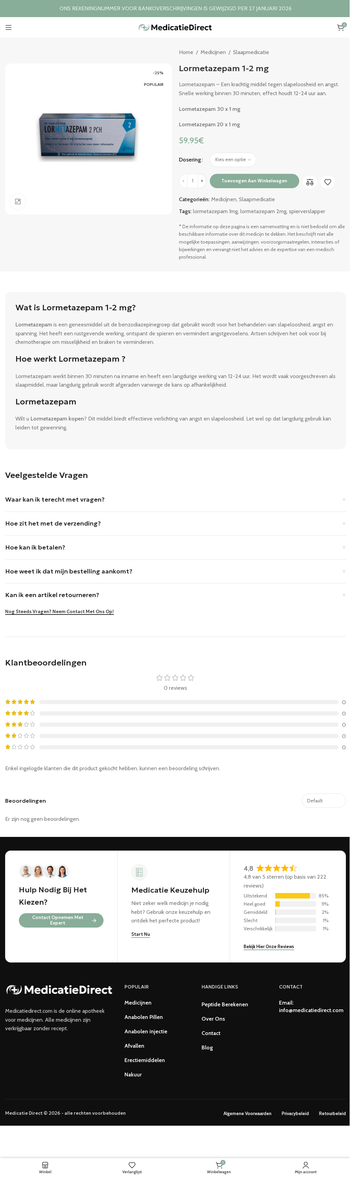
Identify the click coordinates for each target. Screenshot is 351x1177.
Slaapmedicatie (251, 52)
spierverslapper (307, 211)
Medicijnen (213, 52)
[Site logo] (175, 27)
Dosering (190, 159)
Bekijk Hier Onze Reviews (269, 946)
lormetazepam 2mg (263, 211)
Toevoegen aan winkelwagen (254, 181)
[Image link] (59, 989)
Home (186, 52)
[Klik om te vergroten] (18, 201)
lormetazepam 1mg (215, 211)
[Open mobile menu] (8, 27)
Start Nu (140, 934)
